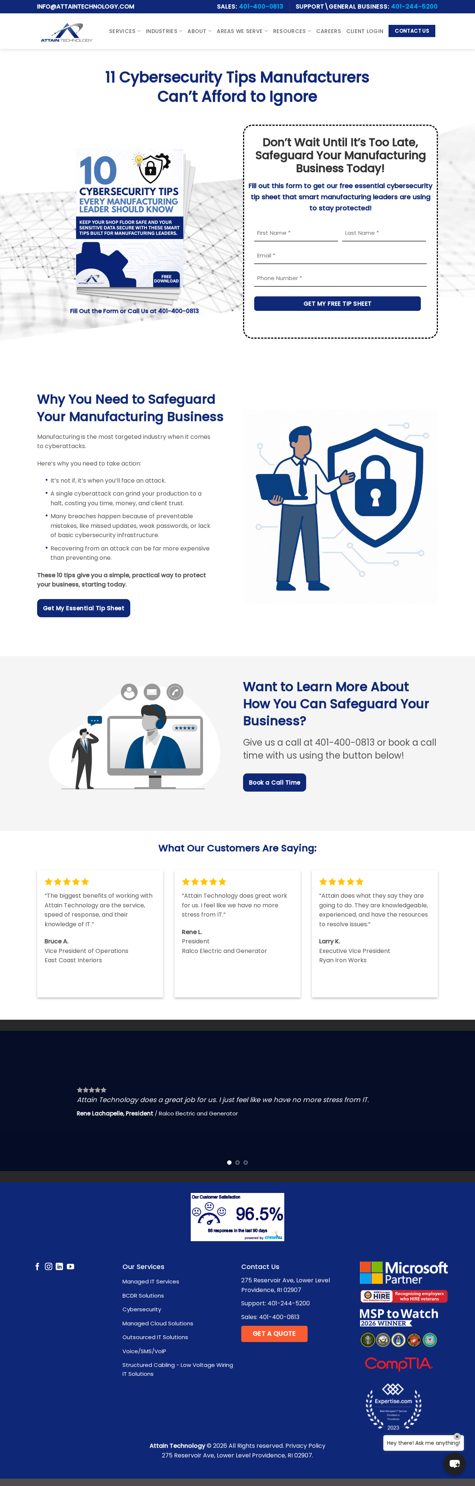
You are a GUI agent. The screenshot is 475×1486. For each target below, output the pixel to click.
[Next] (456, 1101)
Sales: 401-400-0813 (270, 1317)
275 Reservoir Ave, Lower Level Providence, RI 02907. (237, 1455)
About (196, 31)
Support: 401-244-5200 (275, 1303)
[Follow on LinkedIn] (59, 1267)
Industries (161, 31)
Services (122, 31)
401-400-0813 (261, 6)
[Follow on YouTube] (70, 1267)
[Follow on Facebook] (37, 1267)
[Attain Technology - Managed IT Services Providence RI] (66, 31)
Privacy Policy (305, 1445)
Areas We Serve (240, 31)
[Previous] (19, 1101)
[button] (454, 1464)
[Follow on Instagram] (48, 1267)
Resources (289, 31)
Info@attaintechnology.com (85, 6)
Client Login (364, 31)
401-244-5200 (414, 6)
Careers (328, 31)
